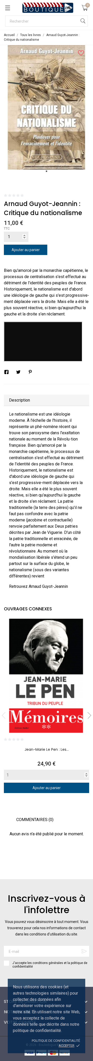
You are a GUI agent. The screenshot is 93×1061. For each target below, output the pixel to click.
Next (88, 715)
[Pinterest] (30, 372)
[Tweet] (18, 372)
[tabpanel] (46, 107)
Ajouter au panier (26, 250)
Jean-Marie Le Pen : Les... (47, 749)
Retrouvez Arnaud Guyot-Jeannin (38, 586)
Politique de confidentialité (56, 1041)
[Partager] (6, 372)
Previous (5, 715)
